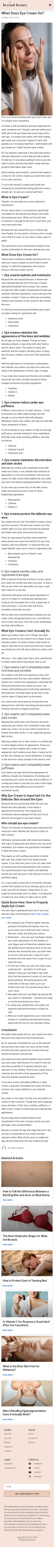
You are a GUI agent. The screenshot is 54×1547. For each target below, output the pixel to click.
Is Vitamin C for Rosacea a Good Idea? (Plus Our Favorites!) (26, 1323)
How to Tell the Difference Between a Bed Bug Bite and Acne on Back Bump (26, 1193)
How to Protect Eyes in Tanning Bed (25, 1280)
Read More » (8, 1200)
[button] (50, 5)
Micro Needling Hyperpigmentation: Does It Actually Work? (25, 1412)
